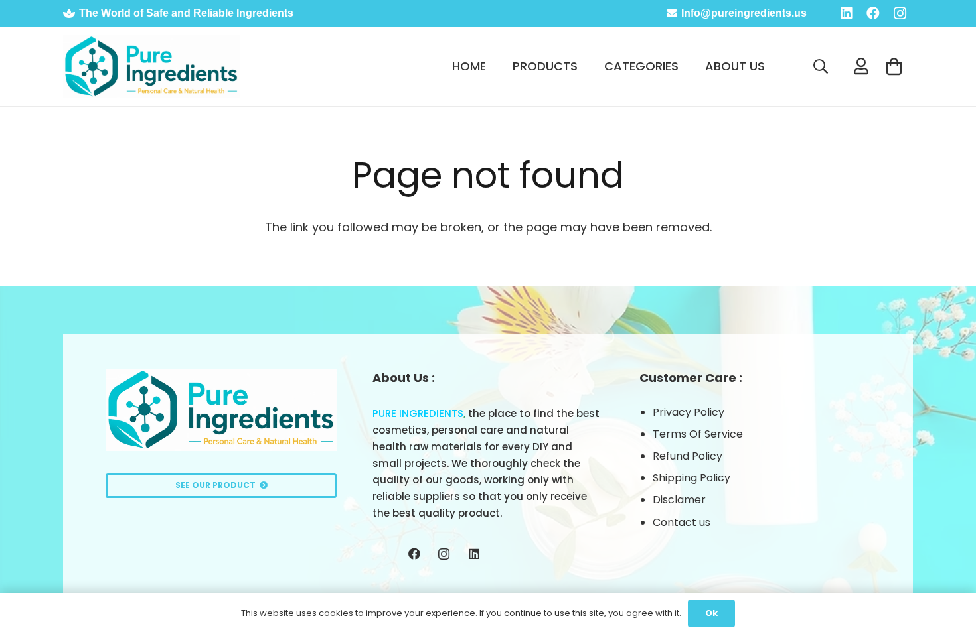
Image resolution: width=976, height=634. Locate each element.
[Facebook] (873, 13)
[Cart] (894, 66)
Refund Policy (687, 456)
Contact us (681, 522)
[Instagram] (899, 13)
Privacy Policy (688, 412)
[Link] (151, 66)
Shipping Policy (691, 477)
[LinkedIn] (846, 13)
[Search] (821, 66)
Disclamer (679, 499)
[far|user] (864, 66)
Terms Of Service (698, 434)
